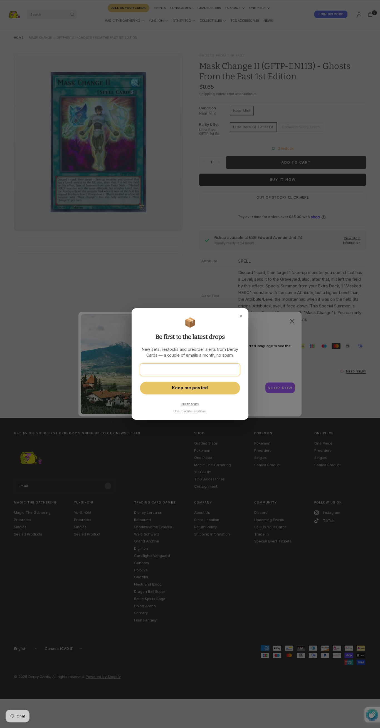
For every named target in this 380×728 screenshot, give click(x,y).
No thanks (190, 404)
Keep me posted (190, 387)
